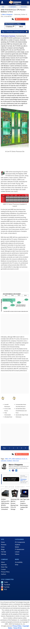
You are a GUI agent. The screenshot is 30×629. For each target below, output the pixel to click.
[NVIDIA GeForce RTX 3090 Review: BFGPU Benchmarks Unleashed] (5, 493)
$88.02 (21, 26)
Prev (4, 448)
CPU (10, 459)
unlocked (3, 460)
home (3, 6)
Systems (17, 544)
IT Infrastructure (19, 549)
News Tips (4, 567)
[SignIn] (3, 2)
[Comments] (12, 19)
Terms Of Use (17, 628)
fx (26, 459)
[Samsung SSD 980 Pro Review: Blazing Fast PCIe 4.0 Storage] (15, 493)
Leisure (17, 552)
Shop (16, 564)
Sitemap (3, 554)
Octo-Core (16, 460)
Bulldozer (18, 459)
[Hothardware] (15, 2)
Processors (24, 6)
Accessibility (18, 562)
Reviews (3, 544)
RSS (5, 589)
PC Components (12, 6)
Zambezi (9, 460)
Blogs (2, 549)
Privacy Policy (5, 572)
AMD (6, 459)
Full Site (3, 552)
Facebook (7, 584)
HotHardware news (23, 480)
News (2, 547)
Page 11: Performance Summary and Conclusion (15, 31)
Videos (17, 554)
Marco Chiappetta (16, 465)
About (3, 562)
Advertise (4, 564)
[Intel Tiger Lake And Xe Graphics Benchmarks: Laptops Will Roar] (24, 493)
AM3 (13, 459)
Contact (3, 569)
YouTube (6, 587)
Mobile (17, 547)
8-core (24, 459)
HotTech (3, 574)
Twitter (6, 582)
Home (3, 542)
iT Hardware (9, 26)
